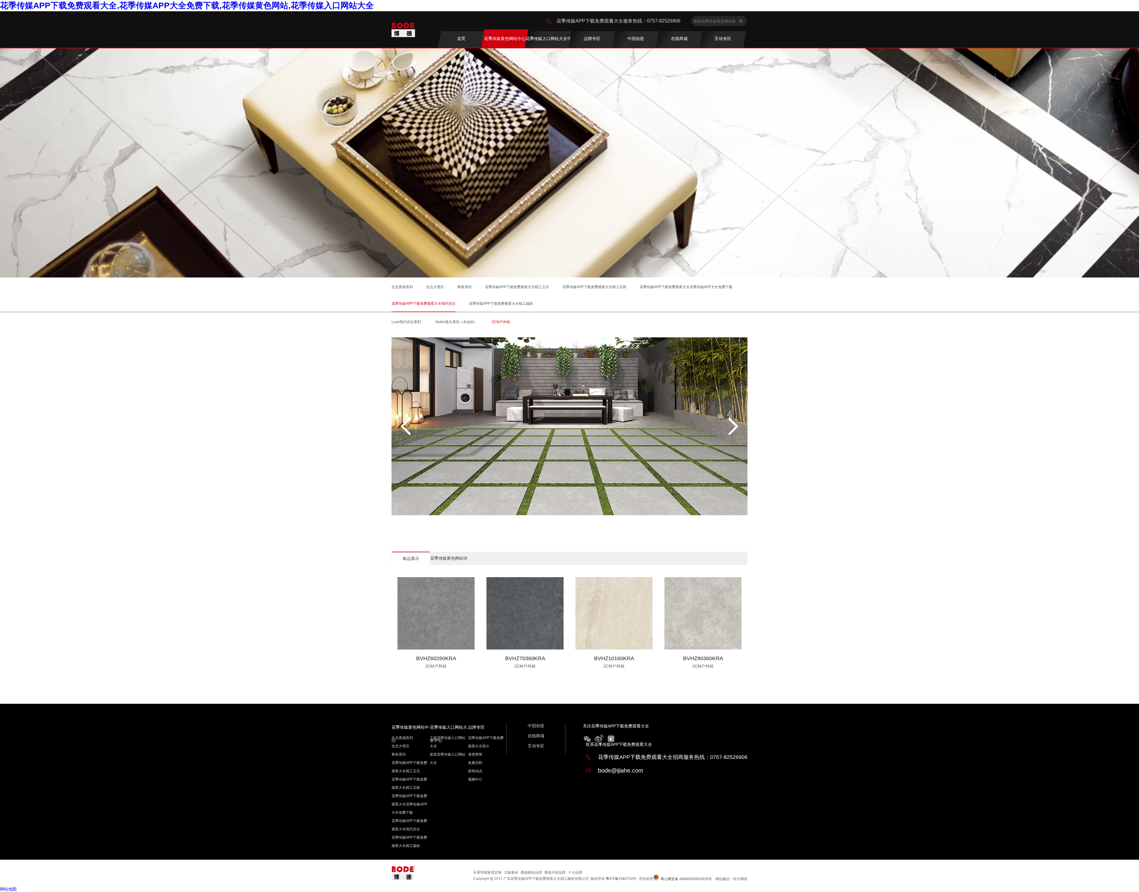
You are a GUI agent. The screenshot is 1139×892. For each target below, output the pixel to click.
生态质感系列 (402, 287)
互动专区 (536, 745)
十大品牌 (575, 872)
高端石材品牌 (555, 872)
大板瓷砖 (511, 872)
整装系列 (464, 287)
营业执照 (646, 879)
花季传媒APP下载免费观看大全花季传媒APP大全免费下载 (686, 287)
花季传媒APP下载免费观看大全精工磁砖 (501, 303)
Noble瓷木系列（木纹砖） (456, 322)
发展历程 (475, 763)
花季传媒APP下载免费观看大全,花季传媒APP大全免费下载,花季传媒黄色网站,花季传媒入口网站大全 (187, 5)
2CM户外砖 (501, 322)
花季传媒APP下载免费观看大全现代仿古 (424, 303)
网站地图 (8, 889)
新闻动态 (475, 771)
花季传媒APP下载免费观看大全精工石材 (594, 287)
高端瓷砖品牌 (531, 872)
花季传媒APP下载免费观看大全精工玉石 (517, 287)
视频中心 (475, 779)
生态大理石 (435, 287)
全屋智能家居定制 (487, 872)
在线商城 (536, 735)
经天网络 (740, 879)
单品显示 (411, 558)
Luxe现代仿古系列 (406, 322)
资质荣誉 (475, 754)
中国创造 (536, 725)
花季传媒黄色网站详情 (448, 560)
